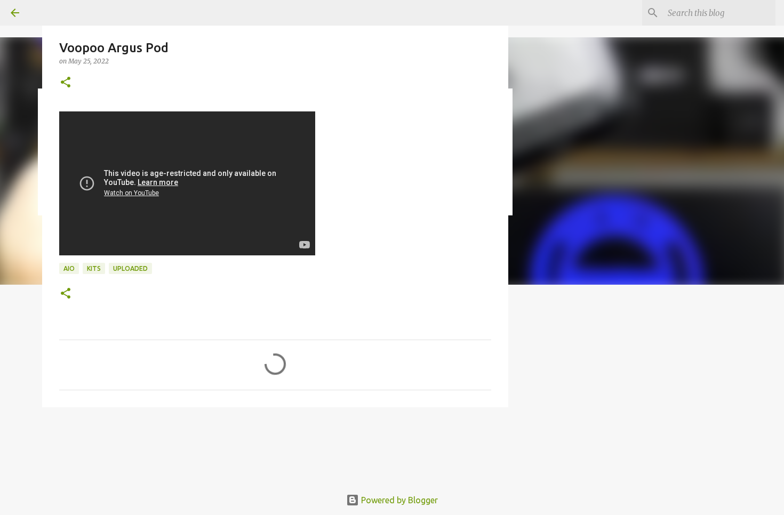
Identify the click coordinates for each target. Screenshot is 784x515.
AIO (69, 268)
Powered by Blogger (398, 500)
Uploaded (130, 268)
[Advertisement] (653, 317)
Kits (94, 268)
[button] (65, 83)
